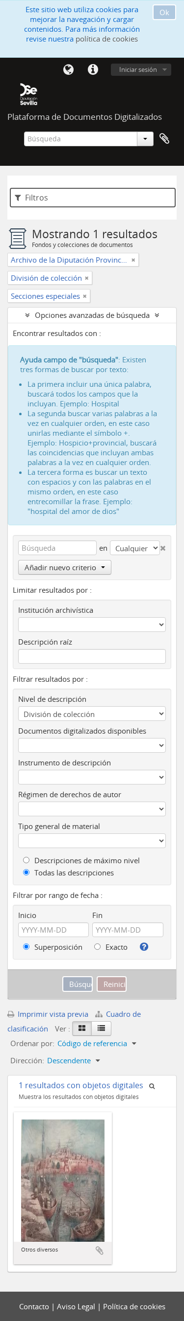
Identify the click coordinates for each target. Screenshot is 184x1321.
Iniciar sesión (138, 69)
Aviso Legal (77, 1306)
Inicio (27, 915)
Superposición (57, 947)
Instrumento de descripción (64, 762)
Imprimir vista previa (52, 1014)
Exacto (116, 947)
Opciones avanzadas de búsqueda (92, 315)
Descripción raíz (45, 642)
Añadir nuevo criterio (60, 567)
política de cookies (107, 39)
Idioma (68, 70)
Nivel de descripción (52, 699)
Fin (97, 915)
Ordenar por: (32, 1043)
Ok (164, 12)
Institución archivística (55, 610)
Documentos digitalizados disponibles (82, 731)
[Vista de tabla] (101, 1028)
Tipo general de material (59, 826)
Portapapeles (164, 139)
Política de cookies (134, 1306)
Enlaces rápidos (92, 70)
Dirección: (27, 1060)
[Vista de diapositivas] (82, 1028)
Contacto (35, 1306)
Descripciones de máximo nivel (86, 860)
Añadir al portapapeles (100, 1250)
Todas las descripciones (73, 872)
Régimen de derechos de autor (69, 794)
